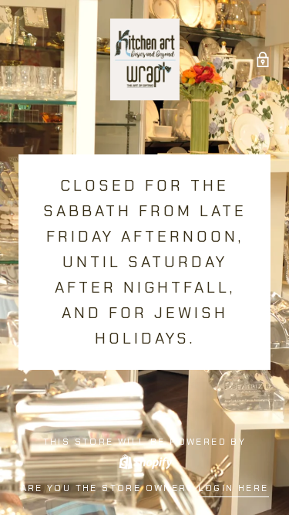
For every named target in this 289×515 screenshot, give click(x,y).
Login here (233, 488)
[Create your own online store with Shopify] (145, 460)
